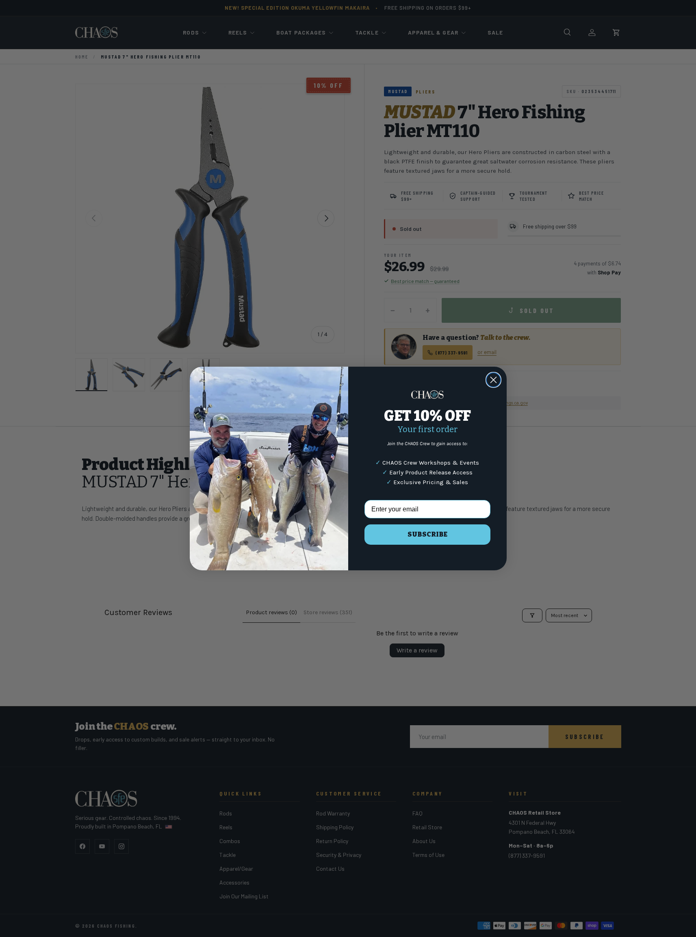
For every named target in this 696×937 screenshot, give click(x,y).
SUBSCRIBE (427, 534)
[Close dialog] (493, 380)
